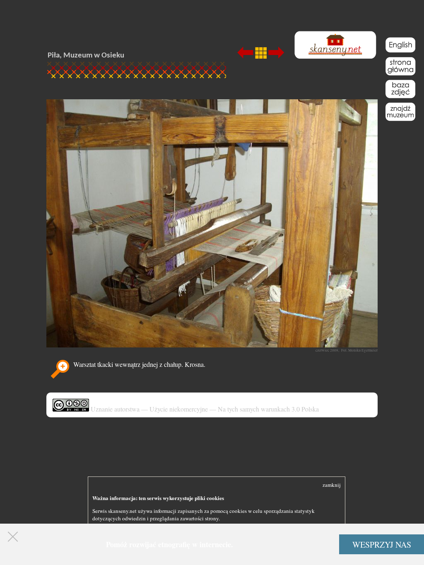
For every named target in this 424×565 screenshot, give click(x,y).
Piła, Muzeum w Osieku (86, 56)
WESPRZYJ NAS (381, 544)
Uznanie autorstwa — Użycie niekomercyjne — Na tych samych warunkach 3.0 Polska (204, 409)
